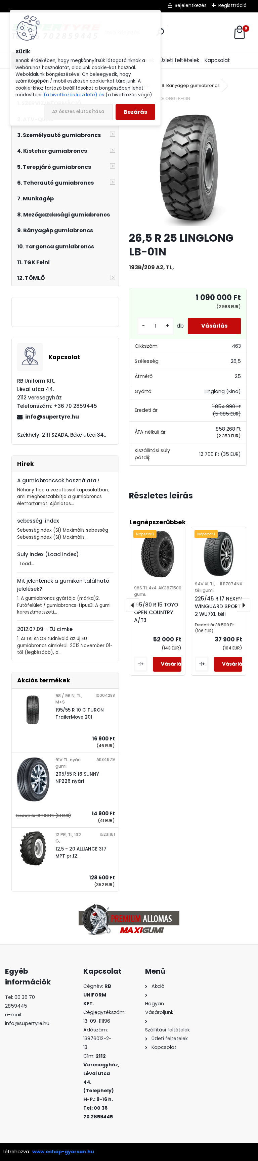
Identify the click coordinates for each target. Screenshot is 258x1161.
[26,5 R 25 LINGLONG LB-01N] (187, 167)
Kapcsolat (217, 60)
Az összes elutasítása (78, 111)
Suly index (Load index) (48, 554)
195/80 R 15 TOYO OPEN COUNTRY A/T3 (156, 612)
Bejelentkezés (191, 5)
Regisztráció (232, 5)
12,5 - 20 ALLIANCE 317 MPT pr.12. (80, 852)
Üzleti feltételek (179, 60)
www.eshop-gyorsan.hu (63, 1151)
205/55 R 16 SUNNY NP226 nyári (77, 777)
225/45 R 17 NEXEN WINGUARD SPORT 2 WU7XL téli (218, 606)
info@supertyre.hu (52, 417)
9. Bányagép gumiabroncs (191, 85)
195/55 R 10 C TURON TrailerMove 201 (79, 713)
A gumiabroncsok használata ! (58, 480)
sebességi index (38, 520)
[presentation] (132, 605)
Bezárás (135, 112)
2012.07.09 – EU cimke (45, 629)
